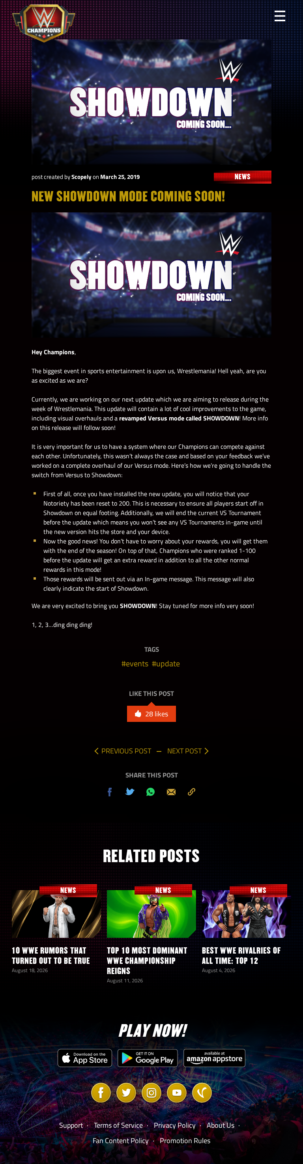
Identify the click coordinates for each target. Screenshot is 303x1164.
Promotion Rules (185, 1140)
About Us (220, 1125)
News (68, 890)
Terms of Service (118, 1125)
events (137, 663)
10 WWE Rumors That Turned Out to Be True (51, 955)
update (168, 663)
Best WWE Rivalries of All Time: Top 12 (241, 955)
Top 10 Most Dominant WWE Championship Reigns (147, 960)
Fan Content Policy (121, 1140)
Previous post (126, 751)
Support (71, 1125)
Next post (184, 751)
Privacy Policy (175, 1125)
